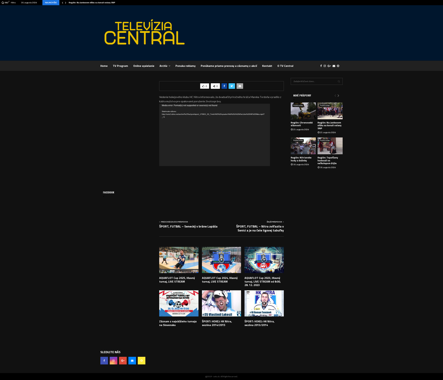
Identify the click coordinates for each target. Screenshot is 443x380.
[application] (214, 135)
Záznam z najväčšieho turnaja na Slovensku (178, 323)
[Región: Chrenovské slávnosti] (303, 110)
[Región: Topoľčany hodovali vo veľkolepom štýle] (330, 145)
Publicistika (298, 105)
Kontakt (267, 66)
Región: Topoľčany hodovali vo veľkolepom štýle (328, 160)
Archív (163, 66)
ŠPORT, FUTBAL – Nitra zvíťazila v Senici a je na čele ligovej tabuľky (260, 228)
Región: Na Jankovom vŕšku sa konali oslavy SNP (92, 2)
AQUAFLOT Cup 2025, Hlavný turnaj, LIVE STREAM (177, 280)
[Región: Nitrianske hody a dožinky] (303, 145)
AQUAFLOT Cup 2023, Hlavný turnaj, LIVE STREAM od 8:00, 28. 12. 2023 (263, 281)
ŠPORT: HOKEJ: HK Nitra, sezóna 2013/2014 (259, 323)
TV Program (120, 66)
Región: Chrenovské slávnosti (302, 124)
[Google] (330, 66)
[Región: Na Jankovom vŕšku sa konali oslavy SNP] (330, 110)
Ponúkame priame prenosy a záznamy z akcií (229, 66)
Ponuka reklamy (185, 66)
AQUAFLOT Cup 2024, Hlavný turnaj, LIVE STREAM (220, 280)
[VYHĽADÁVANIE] (339, 81)
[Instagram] (326, 66)
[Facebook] (322, 66)
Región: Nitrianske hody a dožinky (301, 159)
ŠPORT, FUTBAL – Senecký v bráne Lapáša (188, 226)
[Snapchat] (339, 66)
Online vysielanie (143, 66)
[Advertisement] (280, 33)
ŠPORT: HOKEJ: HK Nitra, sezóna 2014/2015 (217, 323)
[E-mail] (335, 66)
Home (104, 66)
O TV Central (285, 66)
